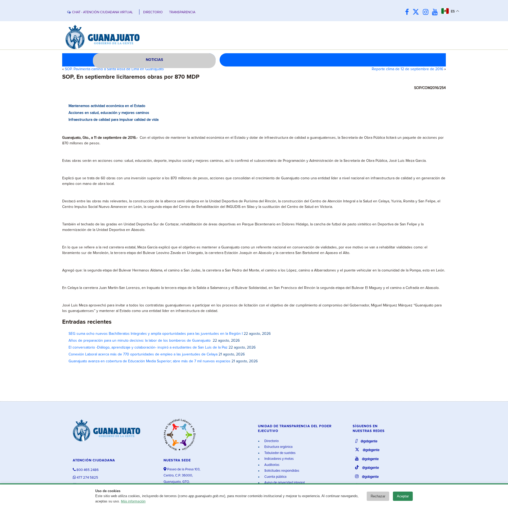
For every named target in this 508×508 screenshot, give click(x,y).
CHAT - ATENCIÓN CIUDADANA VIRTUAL (102, 12)
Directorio (271, 441)
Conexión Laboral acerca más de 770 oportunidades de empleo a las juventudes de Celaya (143, 354)
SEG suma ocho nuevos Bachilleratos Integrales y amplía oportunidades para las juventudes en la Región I (156, 334)
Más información (133, 501)
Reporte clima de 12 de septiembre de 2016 (407, 69)
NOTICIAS (154, 60)
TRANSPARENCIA (182, 12)
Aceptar (403, 496)
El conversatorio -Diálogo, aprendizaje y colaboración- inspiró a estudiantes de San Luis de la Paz (148, 347)
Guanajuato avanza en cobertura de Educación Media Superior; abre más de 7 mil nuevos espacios (149, 361)
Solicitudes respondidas (281, 471)
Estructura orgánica (278, 447)
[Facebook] (408, 12)
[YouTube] (436, 12)
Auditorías (271, 465)
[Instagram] (427, 12)
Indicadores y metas (279, 459)
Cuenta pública (275, 477)
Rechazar (378, 496)
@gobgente (368, 441)
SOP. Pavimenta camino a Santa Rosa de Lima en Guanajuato (114, 69)
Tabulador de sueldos (280, 453)
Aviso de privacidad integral (284, 482)
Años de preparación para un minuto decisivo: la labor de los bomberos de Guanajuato (140, 340)
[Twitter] (417, 12)
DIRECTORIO (153, 12)
